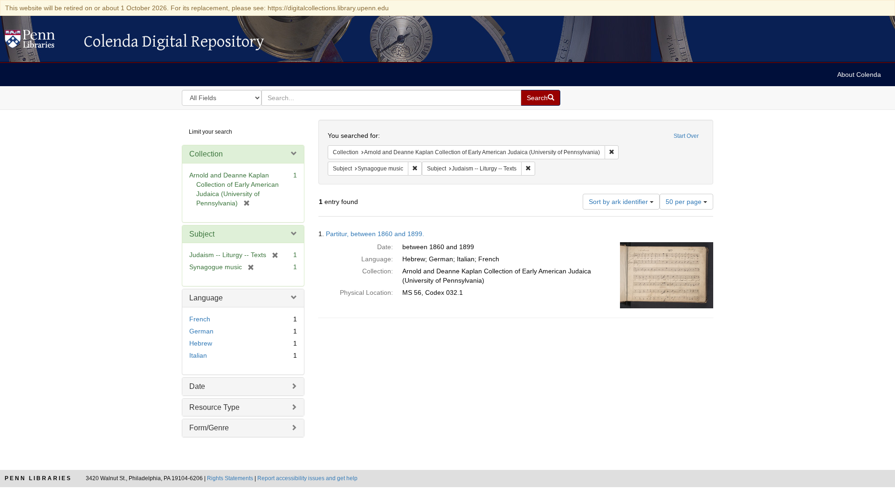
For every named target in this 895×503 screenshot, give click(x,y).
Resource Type (214, 407)
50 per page (684, 201)
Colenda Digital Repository (40, 41)
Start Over (686, 136)
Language (206, 298)
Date (197, 386)
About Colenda (859, 74)
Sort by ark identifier (619, 201)
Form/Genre (209, 428)
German (201, 331)
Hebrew (200, 343)
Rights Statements (230, 478)
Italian (198, 355)
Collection (206, 154)
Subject (201, 234)
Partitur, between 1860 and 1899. (375, 234)
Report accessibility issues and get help (307, 478)
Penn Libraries (38, 478)
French (199, 319)
